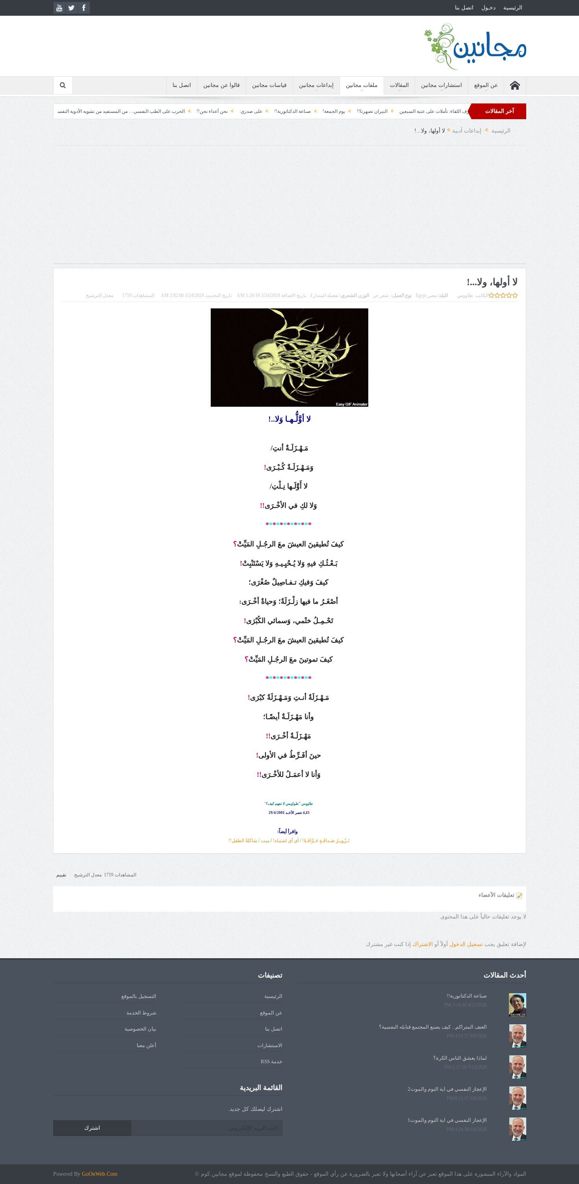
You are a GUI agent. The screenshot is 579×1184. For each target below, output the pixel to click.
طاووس (465, 295)
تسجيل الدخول (466, 944)
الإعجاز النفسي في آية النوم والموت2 (447, 1089)
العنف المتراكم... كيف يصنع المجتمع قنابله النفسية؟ (433, 1027)
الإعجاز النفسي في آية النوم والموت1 (447, 1120)
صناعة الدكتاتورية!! (337, 111)
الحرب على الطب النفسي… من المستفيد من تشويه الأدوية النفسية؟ (163, 111)
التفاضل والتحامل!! (66, 111)
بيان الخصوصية (140, 1029)
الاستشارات (269, 1045)
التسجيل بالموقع (138, 996)
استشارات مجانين (441, 85)
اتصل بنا (464, 8)
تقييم (61, 875)
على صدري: (295, 111)
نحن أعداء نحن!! (257, 111)
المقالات (399, 85)
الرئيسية (512, 8)
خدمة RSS (271, 1061)
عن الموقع (486, 85)
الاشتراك (422, 944)
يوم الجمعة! (378, 111)
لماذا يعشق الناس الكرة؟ (460, 1058)
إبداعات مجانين (316, 85)
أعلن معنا (146, 1045)
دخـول (488, 8)
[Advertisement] (289, 208)
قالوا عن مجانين (221, 85)
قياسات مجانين (269, 85)
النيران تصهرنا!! (417, 111)
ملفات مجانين (362, 85)
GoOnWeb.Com (99, 1174)
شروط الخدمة (141, 1013)
